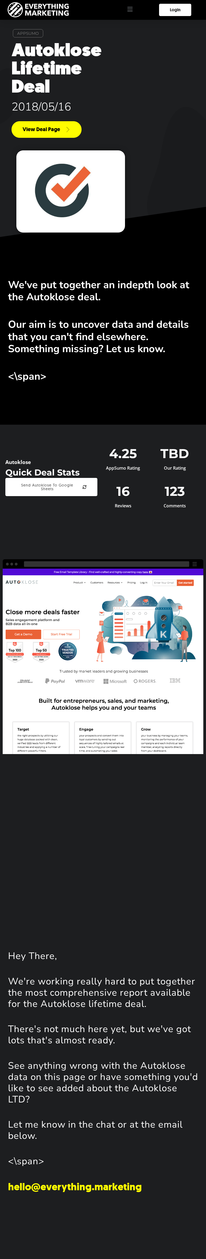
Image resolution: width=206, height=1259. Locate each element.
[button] (130, 9)
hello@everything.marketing (75, 1187)
